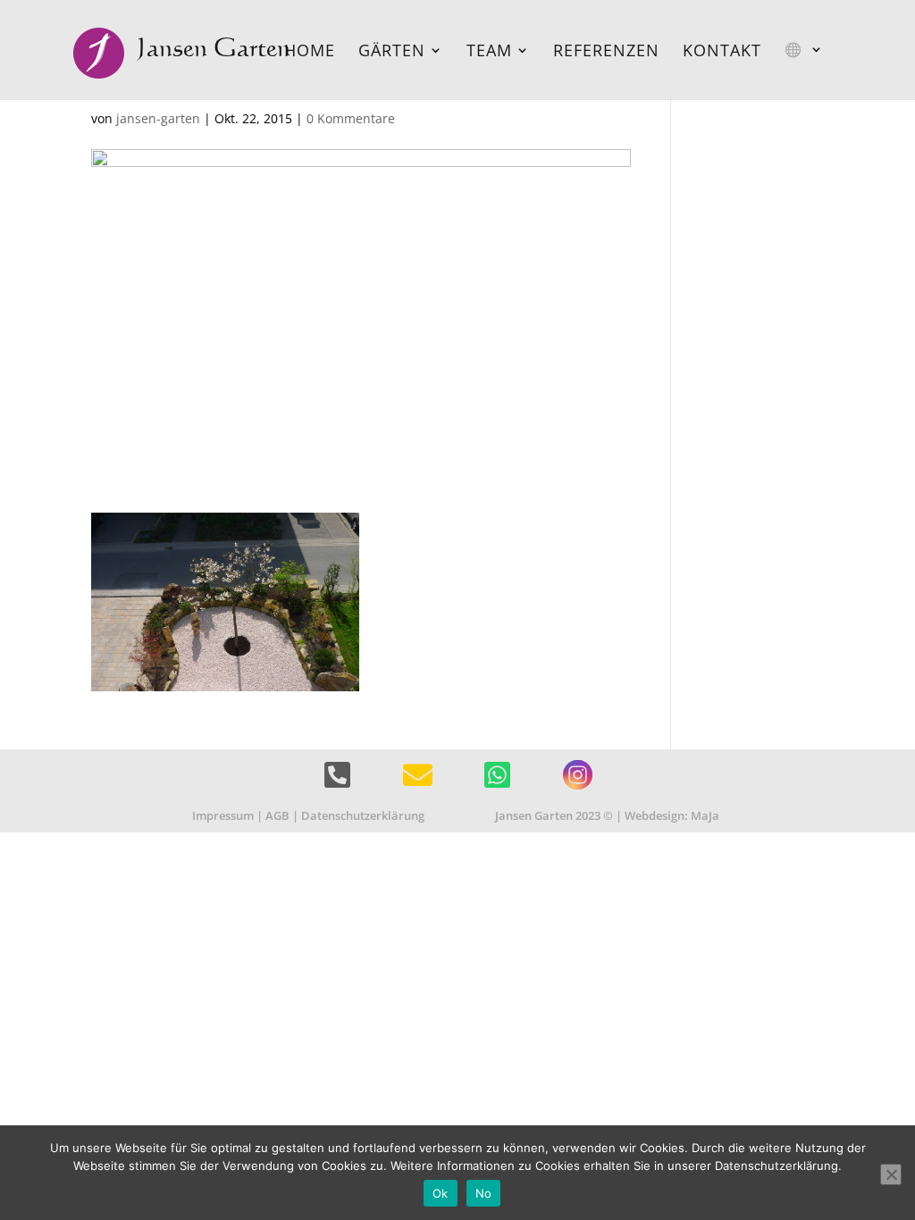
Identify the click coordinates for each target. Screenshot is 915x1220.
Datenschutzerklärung (362, 815)
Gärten (391, 52)
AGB (277, 815)
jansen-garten (158, 118)
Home (309, 52)
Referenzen (606, 52)
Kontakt (722, 52)
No (483, 1193)
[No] (891, 1174)
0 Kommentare (350, 118)
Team (489, 52)
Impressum (223, 815)
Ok (440, 1193)
